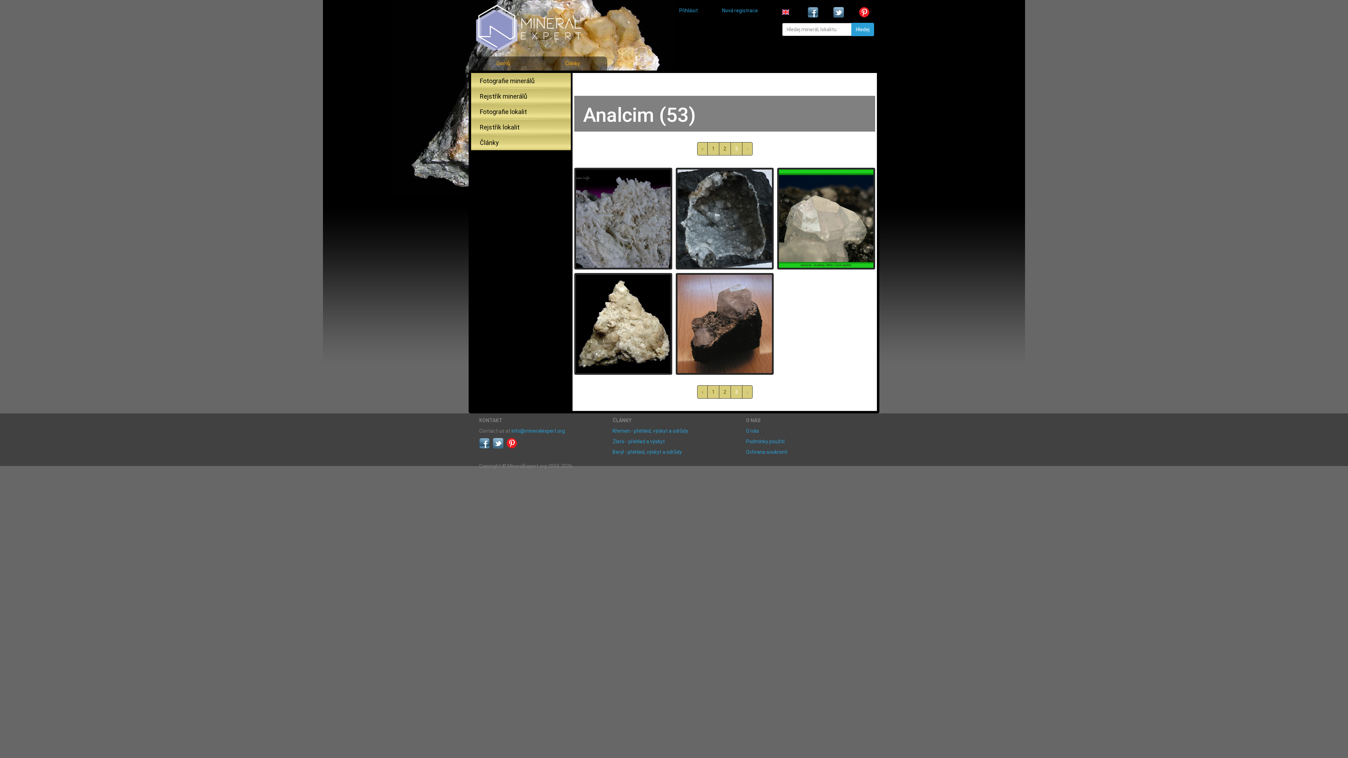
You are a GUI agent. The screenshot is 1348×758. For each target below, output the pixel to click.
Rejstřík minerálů (503, 96)
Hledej (863, 29)
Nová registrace (740, 10)
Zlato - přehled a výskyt (639, 441)
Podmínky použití (765, 441)
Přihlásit (688, 10)
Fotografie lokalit (503, 111)
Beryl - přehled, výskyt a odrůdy (647, 452)
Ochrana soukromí (766, 452)
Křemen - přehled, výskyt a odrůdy (650, 431)
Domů (503, 63)
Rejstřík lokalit (500, 127)
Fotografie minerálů (507, 81)
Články (572, 63)
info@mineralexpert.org (538, 431)
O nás (752, 431)
